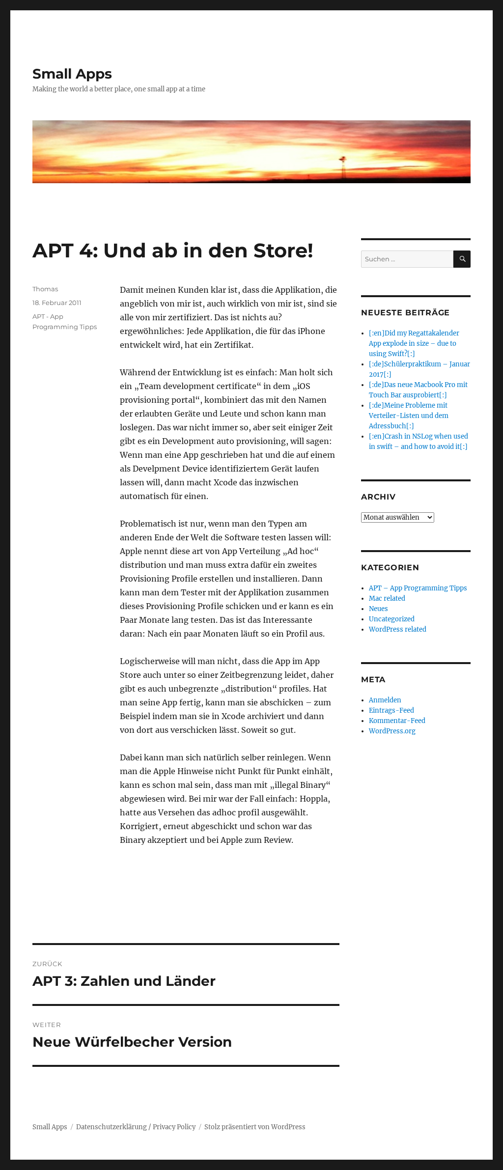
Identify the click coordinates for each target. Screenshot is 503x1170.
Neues (378, 609)
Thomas (45, 289)
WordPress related (397, 629)
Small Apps (72, 73)
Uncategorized (392, 619)
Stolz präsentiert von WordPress (255, 1127)
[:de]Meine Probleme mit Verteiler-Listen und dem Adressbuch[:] (408, 415)
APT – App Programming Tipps (418, 588)
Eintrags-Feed (391, 710)
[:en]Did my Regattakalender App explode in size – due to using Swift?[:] (414, 343)
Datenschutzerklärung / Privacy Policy (136, 1127)
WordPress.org (392, 731)
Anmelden (385, 700)
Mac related (387, 598)
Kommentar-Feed (397, 721)
